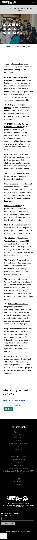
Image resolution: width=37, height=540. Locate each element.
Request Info (18, 481)
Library (18, 446)
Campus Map (18, 438)
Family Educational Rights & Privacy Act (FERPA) (18, 471)
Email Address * (6, 516)
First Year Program (15, 173)
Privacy (18, 462)
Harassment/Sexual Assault (18, 468)
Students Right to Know (18, 460)
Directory (18, 440)
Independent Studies (12, 206)
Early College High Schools (15, 329)
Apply (18, 479)
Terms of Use (18, 465)
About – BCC (18, 432)
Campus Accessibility (18, 457)
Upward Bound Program (13, 282)
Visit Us (18, 484)
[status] (13, 405)
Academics (14, 8)
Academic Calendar (18, 435)
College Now (9, 356)
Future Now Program (16, 260)
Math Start (8, 225)
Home (6, 8)
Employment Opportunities (18, 443)
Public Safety (18, 449)
